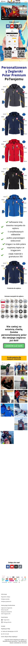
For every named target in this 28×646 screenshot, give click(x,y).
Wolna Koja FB (4, 610)
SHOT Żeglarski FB (5, 613)
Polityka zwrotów (5, 599)
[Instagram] (16, 26)
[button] (25, 2)
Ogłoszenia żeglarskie (6, 608)
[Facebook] (8, 26)
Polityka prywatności (6, 601)
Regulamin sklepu (5, 596)
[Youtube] (12, 26)
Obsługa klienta (7, 622)
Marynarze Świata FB (6, 611)
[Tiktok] (20, 26)
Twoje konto (6, 620)
